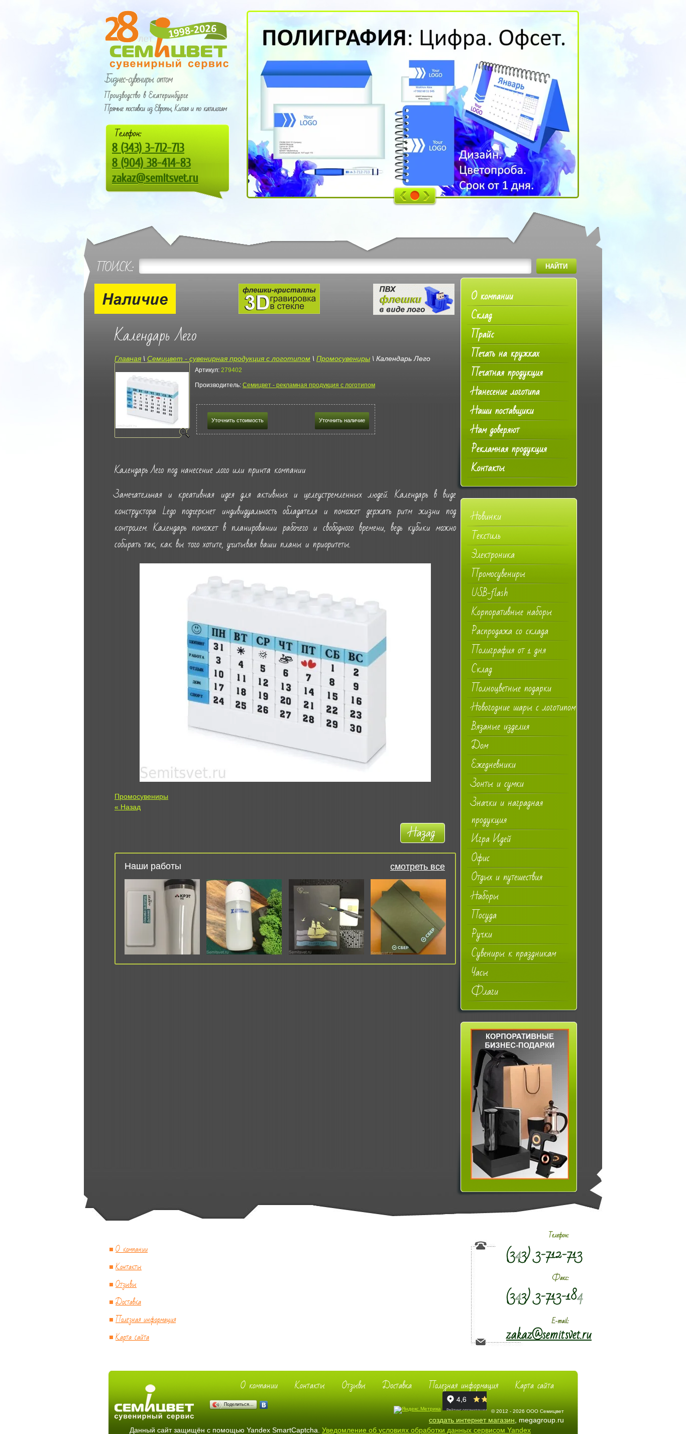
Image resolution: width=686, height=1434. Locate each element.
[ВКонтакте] (264, 1404)
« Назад (128, 807)
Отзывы (126, 1284)
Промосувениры (141, 796)
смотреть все (417, 867)
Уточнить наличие (342, 420)
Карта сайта (132, 1337)
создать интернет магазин (472, 1420)
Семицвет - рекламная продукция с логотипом (309, 385)
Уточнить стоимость (237, 420)
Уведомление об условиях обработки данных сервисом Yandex (426, 1430)
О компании (132, 1249)
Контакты (129, 1267)
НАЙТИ (556, 266)
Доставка (128, 1302)
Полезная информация (146, 1320)
